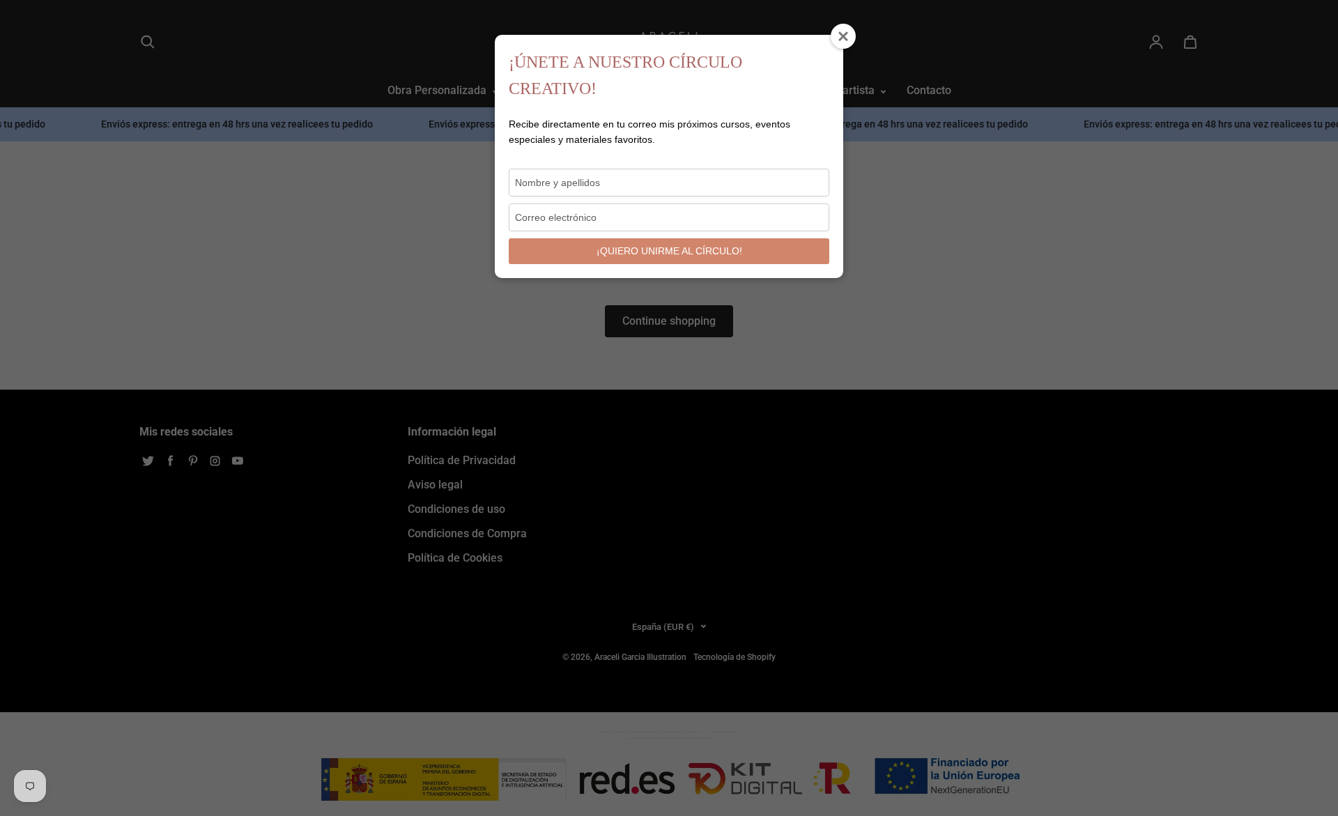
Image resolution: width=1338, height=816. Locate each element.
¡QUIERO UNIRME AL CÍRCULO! (669, 250)
